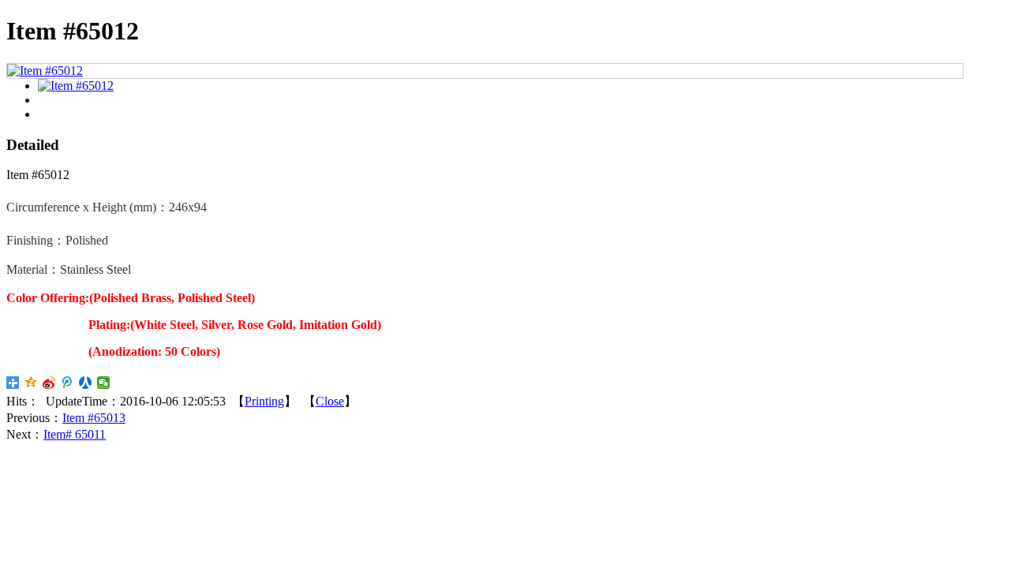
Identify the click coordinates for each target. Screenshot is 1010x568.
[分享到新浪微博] (49, 382)
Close (330, 401)
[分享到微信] (103, 382)
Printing (264, 401)
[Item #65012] (45, 70)
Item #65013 (93, 417)
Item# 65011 (74, 434)
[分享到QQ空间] (31, 382)
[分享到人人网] (85, 382)
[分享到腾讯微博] (67, 382)
